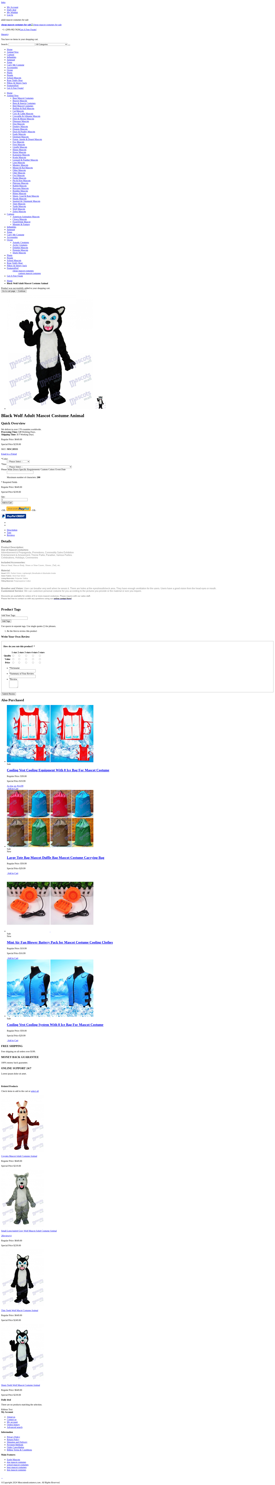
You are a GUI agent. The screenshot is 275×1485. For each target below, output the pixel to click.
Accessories (12, 67)
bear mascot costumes (16, 1467)
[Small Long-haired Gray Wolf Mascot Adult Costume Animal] (22, 1226)
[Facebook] (1, 1477)
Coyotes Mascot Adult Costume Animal (19, 1156)
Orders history (13, 1424)
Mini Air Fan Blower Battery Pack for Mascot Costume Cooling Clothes (60, 942)
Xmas (9, 62)
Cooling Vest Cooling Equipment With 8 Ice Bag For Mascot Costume (58, 770)
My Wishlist (12, 12)
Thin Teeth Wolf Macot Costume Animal (19, 1310)
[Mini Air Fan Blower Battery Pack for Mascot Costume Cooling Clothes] (50, 931)
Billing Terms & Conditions (19, 1450)
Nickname (14, 668)
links (3, 2)
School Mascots (14, 78)
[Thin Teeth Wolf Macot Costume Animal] (22, 1305)
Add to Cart (12, 873)
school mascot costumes (18, 1465)
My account (12, 1422)
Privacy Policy (13, 1437)
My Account (12, 7)
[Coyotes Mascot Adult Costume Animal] (22, 1151)
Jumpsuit (11, 60)
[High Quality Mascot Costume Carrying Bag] (50, 846)
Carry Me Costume (15, 65)
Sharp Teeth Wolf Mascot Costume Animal (20, 1385)
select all (35, 1091)
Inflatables (11, 57)
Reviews (11, 535)
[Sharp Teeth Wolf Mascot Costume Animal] (22, 1380)
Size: (4, 464)
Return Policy (13, 1439)
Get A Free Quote (15, 276)
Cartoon (10, 54)
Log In (10, 15)
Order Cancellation (15, 1447)
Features (13, 85)
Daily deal (11, 10)
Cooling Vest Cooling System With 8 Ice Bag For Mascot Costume (55, 1025)
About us (11, 1417)
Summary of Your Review (21, 673)
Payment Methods (15, 1444)
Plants (9, 72)
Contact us (11, 1419)
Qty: (3, 497)
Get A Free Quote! (28, 29)
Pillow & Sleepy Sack (17, 83)
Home (9, 281)
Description (12, 530)
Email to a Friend (9, 454)
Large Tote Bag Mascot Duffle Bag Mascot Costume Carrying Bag (55, 857)
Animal (13, 52)
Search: (4, 44)
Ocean (10, 70)
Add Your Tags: (8, 615)
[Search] (69, 45)
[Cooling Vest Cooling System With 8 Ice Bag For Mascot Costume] (50, 1016)
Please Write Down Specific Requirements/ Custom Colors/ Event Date (33, 469)
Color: (4, 459)
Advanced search (14, 1427)
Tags (9, 532)
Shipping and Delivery (17, 1442)
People (10, 75)
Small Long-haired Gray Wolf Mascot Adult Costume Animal (29, 1231)
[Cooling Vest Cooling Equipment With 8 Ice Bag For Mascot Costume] (50, 761)
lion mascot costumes (16, 1470)
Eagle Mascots (13, 1459)
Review (13, 679)
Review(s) (6, 1235)
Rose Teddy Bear (15, 80)
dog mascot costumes (16, 1462)
